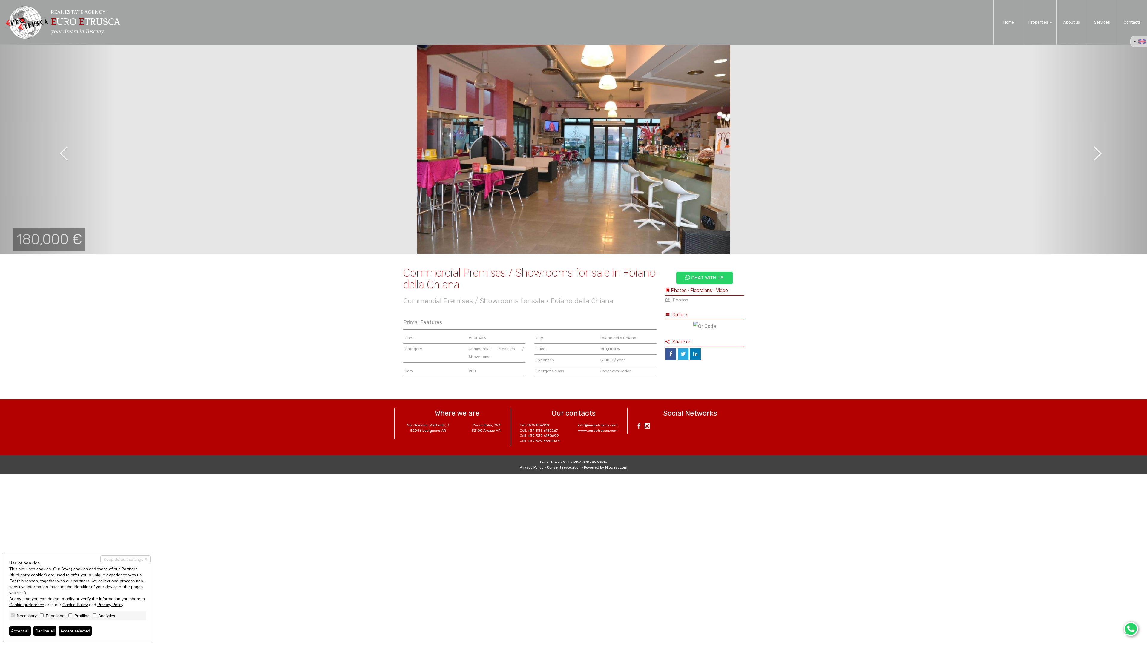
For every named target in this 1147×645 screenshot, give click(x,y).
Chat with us (707, 278)
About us (1071, 22)
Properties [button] (1038, 22)
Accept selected (75, 631)
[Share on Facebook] (670, 354)
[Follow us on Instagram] (647, 427)
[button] (57, 149)
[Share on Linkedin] (695, 354)
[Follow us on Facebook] (639, 427)
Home (1008, 22)
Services (1102, 22)
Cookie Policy (75, 604)
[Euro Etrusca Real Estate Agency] (26, 22)
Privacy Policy (532, 467)
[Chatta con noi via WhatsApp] (1131, 629)
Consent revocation (564, 467)
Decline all (45, 631)
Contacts (1132, 22)
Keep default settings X (125, 559)
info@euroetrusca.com (597, 425)
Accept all (20, 631)
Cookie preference (26, 604)
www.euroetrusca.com (597, 431)
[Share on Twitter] (683, 354)
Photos (679, 299)
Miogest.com (616, 467)
